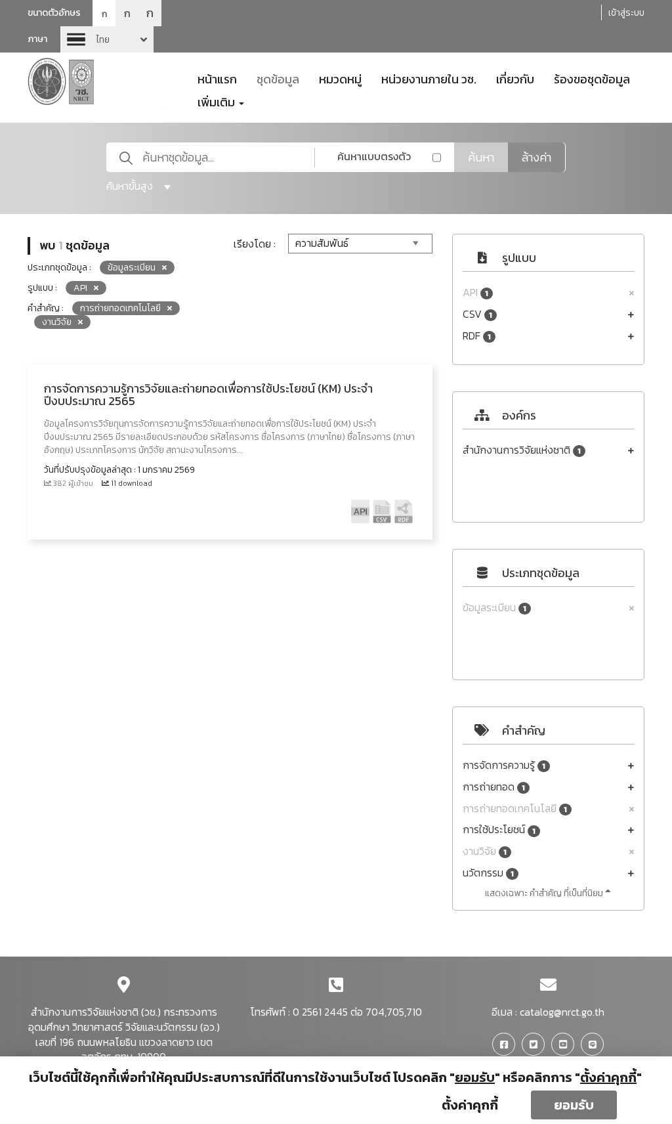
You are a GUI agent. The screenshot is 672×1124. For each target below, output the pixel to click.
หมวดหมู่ (340, 78)
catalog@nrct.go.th (562, 1012)
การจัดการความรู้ (504, 765)
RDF (477, 335)
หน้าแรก (217, 78)
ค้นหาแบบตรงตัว (374, 156)
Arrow (107, 39)
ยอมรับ (574, 1105)
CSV (477, 314)
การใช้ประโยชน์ (499, 829)
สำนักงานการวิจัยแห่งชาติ (522, 450)
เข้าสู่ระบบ (626, 13)
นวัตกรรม (488, 872)
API (475, 292)
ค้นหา (481, 157)
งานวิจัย (485, 851)
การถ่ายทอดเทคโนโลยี (515, 808)
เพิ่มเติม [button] (218, 101)
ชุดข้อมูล (278, 78)
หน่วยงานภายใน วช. (428, 78)
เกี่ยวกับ (515, 78)
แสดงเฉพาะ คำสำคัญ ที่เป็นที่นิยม (545, 893)
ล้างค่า (536, 157)
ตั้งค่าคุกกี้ (470, 1105)
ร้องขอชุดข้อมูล (592, 78)
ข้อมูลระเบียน (494, 607)
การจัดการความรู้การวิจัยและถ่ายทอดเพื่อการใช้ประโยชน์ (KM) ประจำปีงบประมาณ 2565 (208, 394)
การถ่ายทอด (494, 786)
